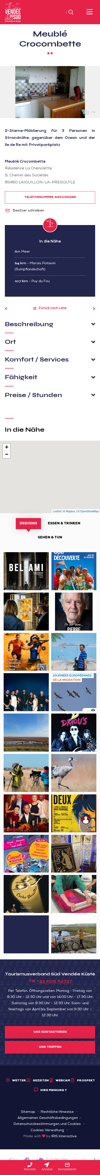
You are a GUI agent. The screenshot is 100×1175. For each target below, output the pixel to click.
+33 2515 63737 (54, 980)
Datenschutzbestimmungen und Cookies (47, 1124)
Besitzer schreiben (28, 210)
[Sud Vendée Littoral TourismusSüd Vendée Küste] (13, 12)
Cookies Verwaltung (47, 1130)
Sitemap (28, 1112)
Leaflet (57, 511)
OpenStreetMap (89, 511)
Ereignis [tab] (28, 523)
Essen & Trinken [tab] (64, 523)
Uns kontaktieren (50, 1032)
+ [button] (6, 447)
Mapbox (70, 511)
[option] (50, 92)
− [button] (6, 454)
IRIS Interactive (64, 1136)
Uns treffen (50, 1047)
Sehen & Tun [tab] (50, 537)
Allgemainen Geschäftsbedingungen (47, 1118)
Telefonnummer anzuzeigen (50, 197)
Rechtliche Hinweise (57, 1112)
